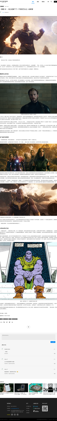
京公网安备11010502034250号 (14, 419)
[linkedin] (12, 322)
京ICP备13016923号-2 (4, 419)
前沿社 (43, 1)
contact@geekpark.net (15, 408)
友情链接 (27, 412)
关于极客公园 (28, 406)
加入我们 (27, 410)
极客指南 (2, 6)
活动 (38, 1)
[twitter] (10, 322)
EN (48, 1)
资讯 (33, 1)
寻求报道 (27, 408)
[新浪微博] (7, 322)
